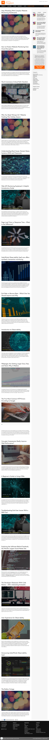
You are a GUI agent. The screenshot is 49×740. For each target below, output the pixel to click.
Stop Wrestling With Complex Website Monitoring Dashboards (14, 12)
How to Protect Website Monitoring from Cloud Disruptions (41, 23)
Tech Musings (22, 68)
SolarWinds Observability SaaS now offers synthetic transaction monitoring (15, 258)
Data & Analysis (6, 244)
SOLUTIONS (9, 6)
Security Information (16, 738)
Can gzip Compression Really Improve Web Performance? (13, 442)
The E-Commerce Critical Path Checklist (14, 82)
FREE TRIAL (46, 6)
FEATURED (39, 12)
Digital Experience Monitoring (10, 68)
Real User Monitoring (16, 725)
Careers (37, 726)
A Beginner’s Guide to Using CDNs (12, 476)
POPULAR (44, 12)
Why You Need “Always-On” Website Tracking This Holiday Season (13, 116)
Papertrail (34, 90)
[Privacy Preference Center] (1, 738)
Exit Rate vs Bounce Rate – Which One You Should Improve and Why (15, 294)
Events (34, 77)
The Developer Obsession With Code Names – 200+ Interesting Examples (13, 584)
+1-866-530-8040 (4, 724)
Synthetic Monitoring (16, 724)
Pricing (14, 727)
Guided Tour (26, 725)
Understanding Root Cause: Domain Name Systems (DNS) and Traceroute (15, 152)
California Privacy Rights (10, 738)
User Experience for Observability (12, 618)
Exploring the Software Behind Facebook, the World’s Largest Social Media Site (15, 547)
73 (15, 719)
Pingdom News (35, 79)
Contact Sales (3, 726)
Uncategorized (35, 83)
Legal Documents (4, 738)
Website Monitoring (15, 101)
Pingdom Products (7, 208)
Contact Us (46, 1)
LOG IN (25, 6)
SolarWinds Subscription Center (41, 732)
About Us (37, 724)
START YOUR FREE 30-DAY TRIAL (39, 67)
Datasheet (26, 731)
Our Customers (38, 730)
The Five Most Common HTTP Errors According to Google (13, 400)
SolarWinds (40, 1)
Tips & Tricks (5, 101)
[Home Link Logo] (7, 3)
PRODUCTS (3, 6)
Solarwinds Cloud (36, 88)
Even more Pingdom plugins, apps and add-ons (29, 730)
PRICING (14, 6)
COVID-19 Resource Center (28, 733)
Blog (43, 1)
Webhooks (26, 727)
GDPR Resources (38, 731)
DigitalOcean (35, 75)
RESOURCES (20, 6)
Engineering (35, 76)
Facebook (12, 572)
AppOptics (34, 89)
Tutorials (25, 726)
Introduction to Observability (11, 330)
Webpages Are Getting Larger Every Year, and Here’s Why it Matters (15, 365)
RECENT (34, 12)
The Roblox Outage (7, 689)
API (25, 724)
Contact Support (3, 725)
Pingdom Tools (15, 726)
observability (6, 349)
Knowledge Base (27, 732)
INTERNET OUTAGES (31, 6)
